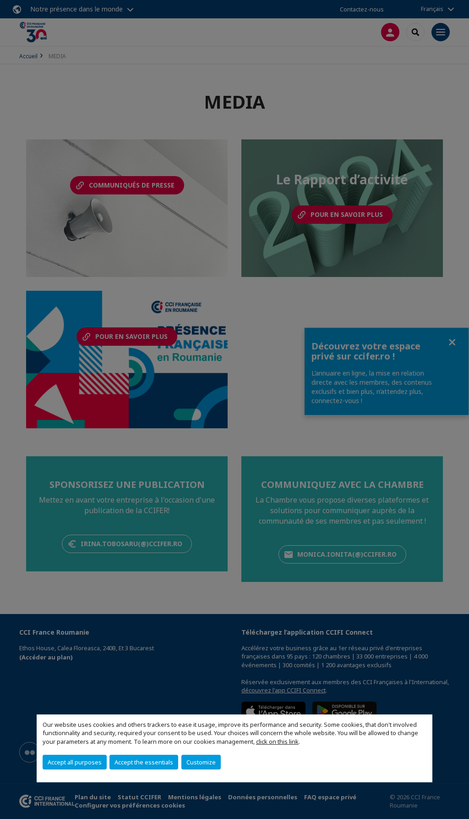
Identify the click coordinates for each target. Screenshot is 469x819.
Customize (201, 762)
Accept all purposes (75, 762)
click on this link (277, 741)
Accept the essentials (144, 762)
